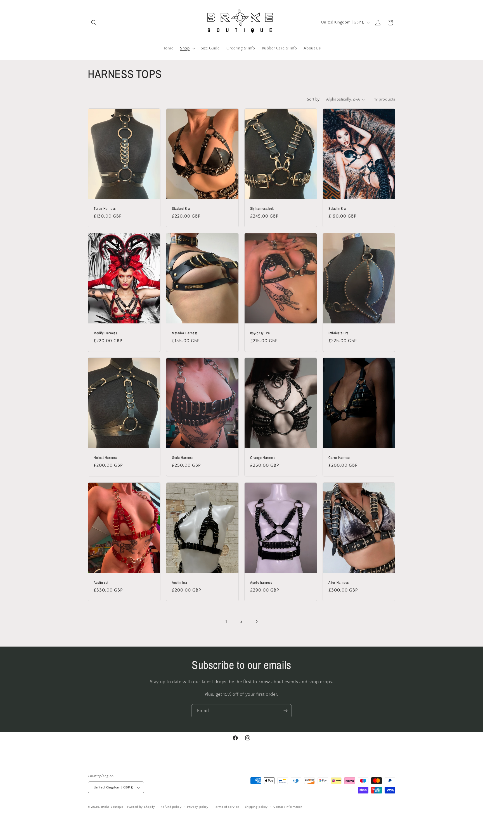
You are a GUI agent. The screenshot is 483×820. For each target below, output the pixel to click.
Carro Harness (339, 458)
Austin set (101, 582)
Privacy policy (198, 807)
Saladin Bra (337, 208)
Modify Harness (105, 333)
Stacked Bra (181, 208)
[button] (94, 22)
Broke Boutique (112, 807)
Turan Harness (105, 208)
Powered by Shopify (140, 807)
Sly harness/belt (262, 208)
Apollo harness (261, 582)
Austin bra (179, 582)
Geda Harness (182, 458)
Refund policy (170, 807)
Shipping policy (256, 807)
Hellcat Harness (105, 458)
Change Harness (262, 458)
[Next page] (256, 621)
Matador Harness (185, 333)
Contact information (287, 807)
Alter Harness (338, 582)
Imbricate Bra (338, 333)
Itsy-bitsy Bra (260, 333)
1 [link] (226, 621)
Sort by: (314, 99)
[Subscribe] (285, 710)
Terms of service (226, 807)
